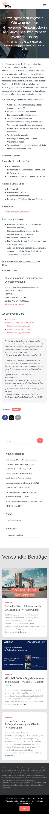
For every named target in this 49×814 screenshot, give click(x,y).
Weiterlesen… (20, 632)
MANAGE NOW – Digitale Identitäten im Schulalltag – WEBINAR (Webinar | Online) (24, 681)
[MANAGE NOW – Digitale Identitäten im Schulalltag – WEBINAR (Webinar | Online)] (24, 655)
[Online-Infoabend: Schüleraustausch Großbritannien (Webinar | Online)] (24, 583)
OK (24, 809)
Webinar (16, 409)
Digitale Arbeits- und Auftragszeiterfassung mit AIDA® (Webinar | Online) (22, 724)
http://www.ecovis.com (14, 304)
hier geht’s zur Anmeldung (18, 212)
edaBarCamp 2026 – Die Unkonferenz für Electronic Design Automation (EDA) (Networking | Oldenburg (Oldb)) (21, 464)
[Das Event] (8, 4)
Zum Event (11, 319)
